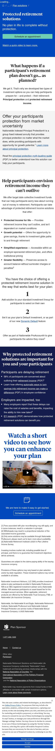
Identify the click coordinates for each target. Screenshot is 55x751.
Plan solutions (20, 5)
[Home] (3, 5)
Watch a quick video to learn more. (20, 45)
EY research (10, 416)
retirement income (27, 380)
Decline (27, 747)
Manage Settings (27, 739)
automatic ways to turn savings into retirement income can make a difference (26, 388)
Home (5, 647)
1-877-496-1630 (9, 637)
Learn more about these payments (17, 692)
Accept (27, 743)
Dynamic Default (29, 321)
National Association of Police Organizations (28, 680)
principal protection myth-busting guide (32, 155)
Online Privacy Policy (13, 705)
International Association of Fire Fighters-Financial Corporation (23, 676)
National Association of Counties (16, 671)
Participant (7, 656)
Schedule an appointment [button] (27, 36)
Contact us (16, 647)
